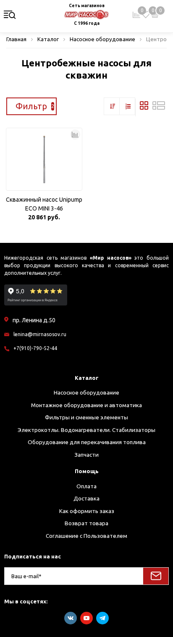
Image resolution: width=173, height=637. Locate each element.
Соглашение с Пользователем (86, 535)
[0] (146, 14)
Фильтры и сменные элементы (86, 417)
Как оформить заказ (86, 511)
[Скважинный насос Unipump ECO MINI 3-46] (44, 159)
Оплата (86, 486)
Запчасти (86, 454)
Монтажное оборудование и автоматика (86, 405)
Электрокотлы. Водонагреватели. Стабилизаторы (86, 429)
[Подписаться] (155, 576)
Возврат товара (86, 523)
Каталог (87, 378)
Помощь (87, 471)
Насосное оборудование (86, 392)
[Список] (158, 107)
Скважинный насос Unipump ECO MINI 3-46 (44, 204)
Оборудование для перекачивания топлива (87, 442)
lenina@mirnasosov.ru (39, 334)
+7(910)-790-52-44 (35, 348)
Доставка (86, 498)
